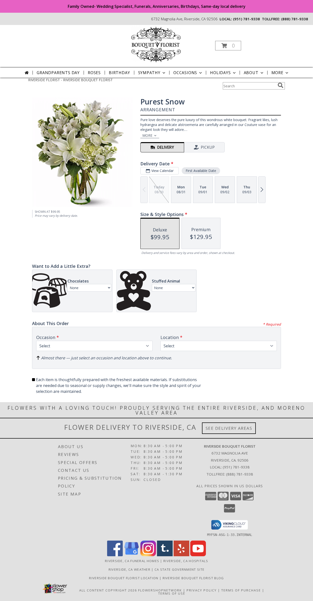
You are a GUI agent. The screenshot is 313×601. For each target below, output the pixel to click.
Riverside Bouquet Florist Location (124, 578)
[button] (228, 45)
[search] (280, 85)
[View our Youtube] (198, 555)
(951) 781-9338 (246, 18)
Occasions (185, 72)
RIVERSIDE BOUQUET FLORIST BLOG (193, 578)
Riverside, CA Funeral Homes (132, 561)
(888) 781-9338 (294, 18)
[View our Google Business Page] (131, 555)
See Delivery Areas (229, 428)
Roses (94, 72)
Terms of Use (171, 593)
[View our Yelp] (181, 555)
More (277, 72)
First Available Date (201, 170)
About (251, 72)
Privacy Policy (202, 590)
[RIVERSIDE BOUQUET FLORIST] (156, 44)
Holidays (220, 72)
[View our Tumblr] (165, 555)
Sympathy (149, 72)
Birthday (119, 72)
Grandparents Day (58, 72)
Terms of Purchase (241, 590)
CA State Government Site (179, 569)
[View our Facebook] (115, 555)
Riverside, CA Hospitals (185, 561)
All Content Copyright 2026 (108, 590)
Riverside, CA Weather (129, 569)
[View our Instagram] (148, 555)
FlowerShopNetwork (160, 590)
